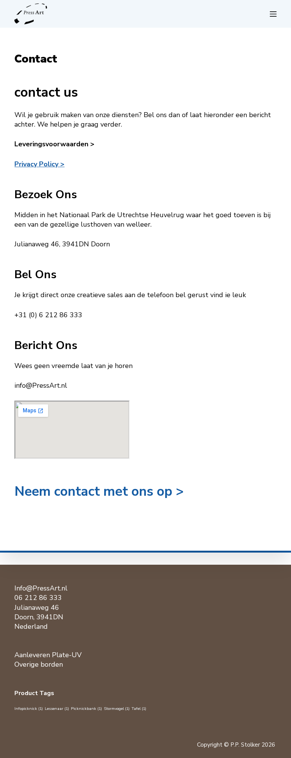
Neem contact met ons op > (99, 491)
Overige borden (38, 664)
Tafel (138, 708)
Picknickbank (86, 708)
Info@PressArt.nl (40, 588)
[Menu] (273, 14)
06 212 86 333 (38, 597)
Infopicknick (28, 708)
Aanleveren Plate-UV (47, 654)
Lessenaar (57, 708)
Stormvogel (117, 708)
